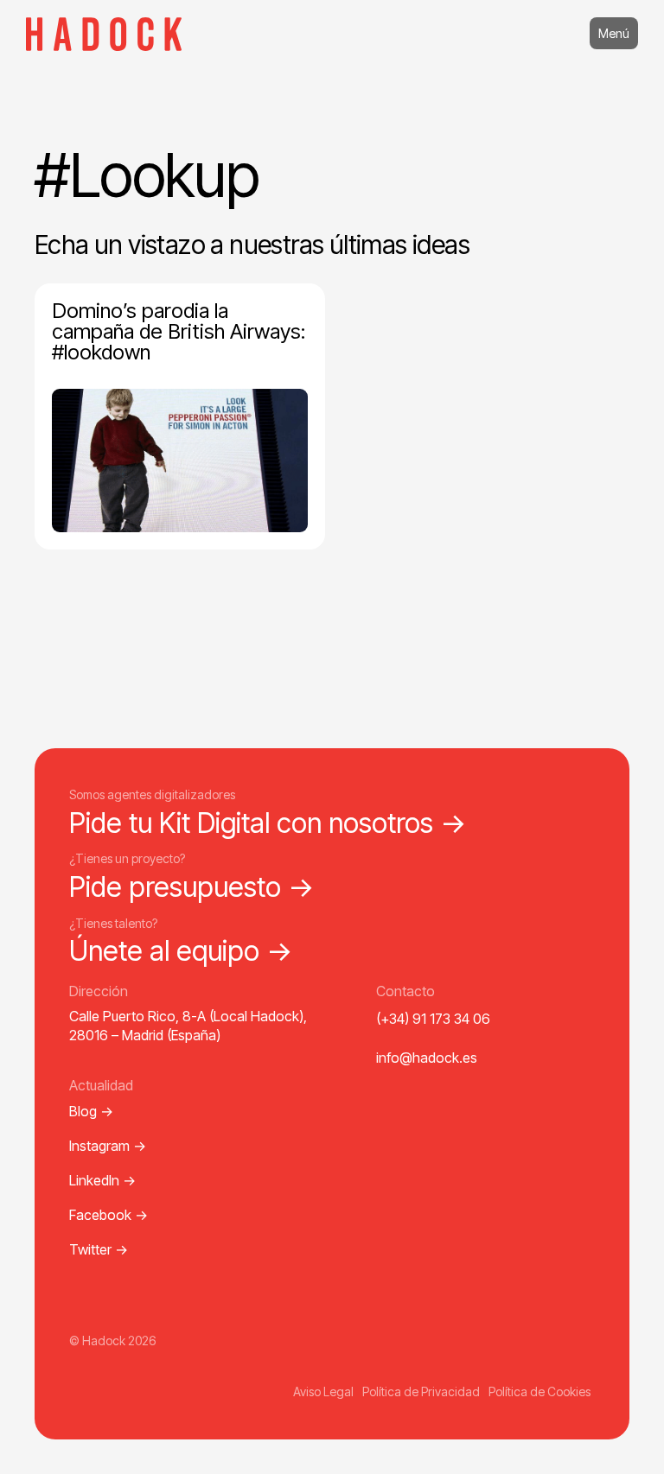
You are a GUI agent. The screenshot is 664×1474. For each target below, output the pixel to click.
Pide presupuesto (192, 887)
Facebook (108, 1214)
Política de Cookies (539, 1391)
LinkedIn (102, 1180)
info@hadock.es (426, 1057)
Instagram (107, 1145)
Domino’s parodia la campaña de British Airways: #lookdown (178, 331)
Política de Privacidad (421, 1391)
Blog (91, 1111)
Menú (613, 33)
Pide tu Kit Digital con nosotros (268, 823)
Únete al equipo (181, 951)
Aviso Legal (323, 1391)
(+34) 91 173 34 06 (433, 1018)
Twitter (98, 1249)
